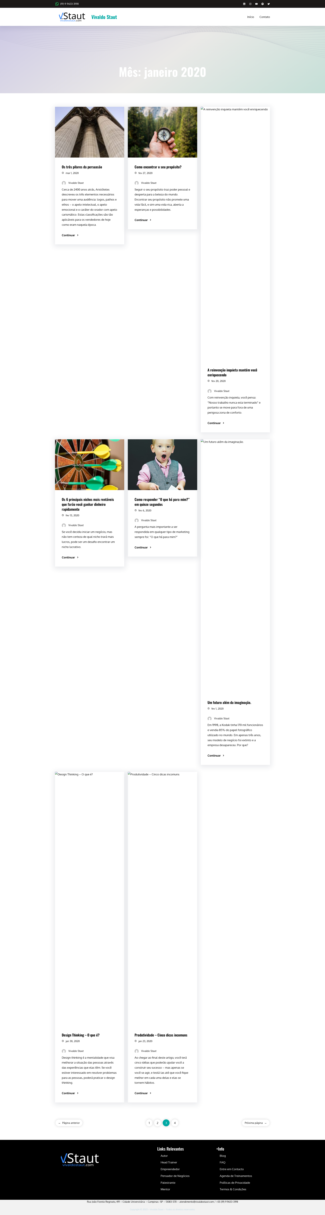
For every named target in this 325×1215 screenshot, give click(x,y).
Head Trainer (169, 1162)
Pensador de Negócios (175, 1176)
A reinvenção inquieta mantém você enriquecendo (232, 372)
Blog (223, 1155)
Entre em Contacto (232, 1169)
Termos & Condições (233, 1189)
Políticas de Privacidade (235, 1182)
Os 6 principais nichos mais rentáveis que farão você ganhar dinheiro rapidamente (88, 504)
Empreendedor (170, 1169)
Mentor (165, 1189)
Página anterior (69, 1122)
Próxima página (256, 1122)
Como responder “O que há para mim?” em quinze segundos (162, 502)
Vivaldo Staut (104, 16)
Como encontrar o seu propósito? (158, 166)
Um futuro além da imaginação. (229, 702)
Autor (164, 1155)
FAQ (222, 1162)
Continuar (68, 235)
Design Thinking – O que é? (81, 1034)
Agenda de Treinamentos (236, 1176)
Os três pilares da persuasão (82, 166)
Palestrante (168, 1182)
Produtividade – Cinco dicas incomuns (161, 1034)
